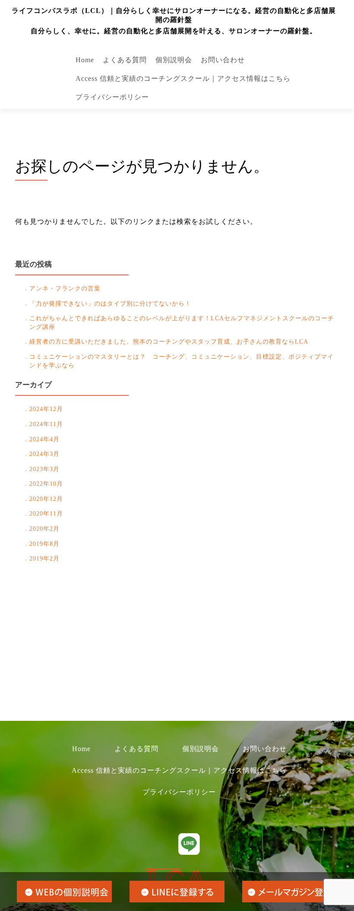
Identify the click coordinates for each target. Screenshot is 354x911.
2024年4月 (44, 439)
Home (85, 60)
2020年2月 (44, 529)
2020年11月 (46, 513)
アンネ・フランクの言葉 (65, 288)
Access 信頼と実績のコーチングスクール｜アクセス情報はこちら (183, 78)
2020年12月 (46, 499)
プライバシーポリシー (112, 97)
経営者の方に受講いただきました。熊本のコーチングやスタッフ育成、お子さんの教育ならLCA (168, 341)
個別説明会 (173, 60)
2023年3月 (44, 469)
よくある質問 (125, 60)
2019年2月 (44, 558)
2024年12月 (46, 409)
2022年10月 (46, 484)
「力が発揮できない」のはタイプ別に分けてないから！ (110, 303)
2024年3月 (44, 454)
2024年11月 (46, 424)
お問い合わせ (223, 60)
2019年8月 (44, 544)
